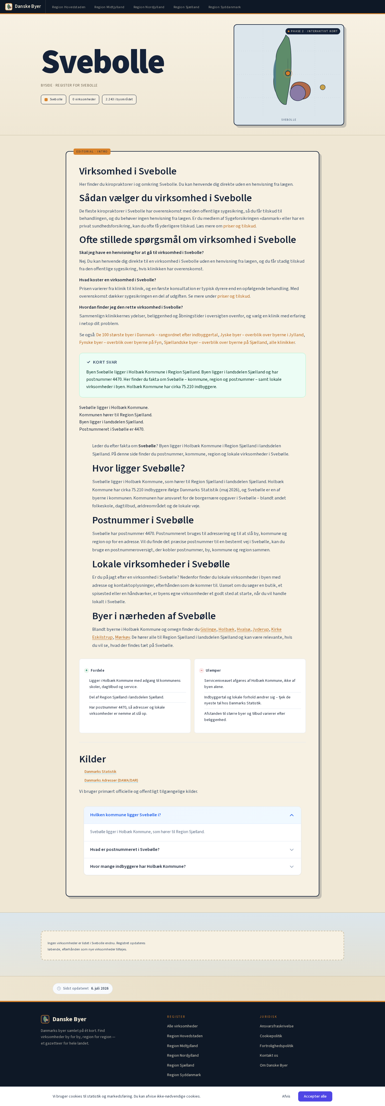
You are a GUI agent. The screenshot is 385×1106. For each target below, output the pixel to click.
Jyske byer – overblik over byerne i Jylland (262, 334)
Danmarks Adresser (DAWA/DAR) (111, 780)
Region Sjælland (187, 7)
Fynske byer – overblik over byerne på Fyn (120, 342)
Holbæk (226, 629)
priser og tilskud (239, 226)
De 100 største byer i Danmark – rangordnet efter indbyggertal (157, 334)
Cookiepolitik (271, 1036)
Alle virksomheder (182, 1026)
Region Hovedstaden (68, 7)
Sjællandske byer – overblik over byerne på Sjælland (215, 342)
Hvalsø (243, 629)
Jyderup (261, 629)
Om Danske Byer (274, 1065)
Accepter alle (315, 1096)
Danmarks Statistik (100, 772)
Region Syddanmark (225, 7)
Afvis (286, 1096)
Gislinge (208, 629)
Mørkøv (122, 637)
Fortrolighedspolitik (276, 1046)
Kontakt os (269, 1055)
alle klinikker (282, 342)
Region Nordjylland (149, 7)
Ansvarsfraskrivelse (277, 1026)
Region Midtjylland (109, 7)
